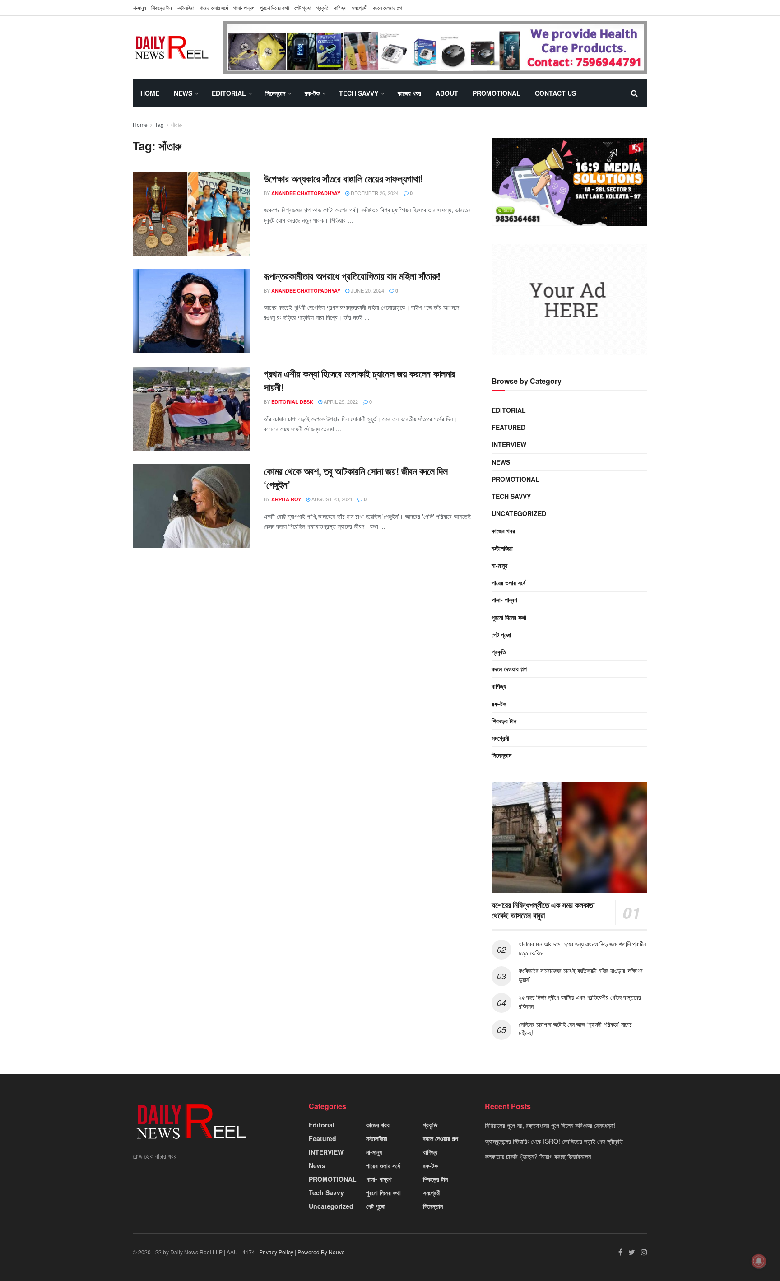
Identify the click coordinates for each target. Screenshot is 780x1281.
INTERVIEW (509, 444)
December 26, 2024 (374, 192)
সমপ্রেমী (359, 7)
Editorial (229, 93)
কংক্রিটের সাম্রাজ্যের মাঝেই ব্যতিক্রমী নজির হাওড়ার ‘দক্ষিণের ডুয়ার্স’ (581, 975)
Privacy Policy (276, 1252)
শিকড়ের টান (161, 7)
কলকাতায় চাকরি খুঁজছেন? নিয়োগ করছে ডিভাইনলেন (538, 1156)
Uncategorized (519, 513)
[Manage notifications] (759, 1261)
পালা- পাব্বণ (244, 7)
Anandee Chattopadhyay (305, 193)
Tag (159, 124)
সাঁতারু (176, 124)
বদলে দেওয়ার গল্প (387, 7)
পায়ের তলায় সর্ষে (508, 582)
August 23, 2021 (331, 499)
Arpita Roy (286, 499)
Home (149, 93)
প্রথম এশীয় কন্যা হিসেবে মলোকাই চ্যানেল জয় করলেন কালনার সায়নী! (359, 380)
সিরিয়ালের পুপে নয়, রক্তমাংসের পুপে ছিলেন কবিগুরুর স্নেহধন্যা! (550, 1125)
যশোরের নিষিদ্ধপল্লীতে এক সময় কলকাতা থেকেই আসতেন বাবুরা (543, 910)
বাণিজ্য (340, 7)
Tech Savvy (358, 93)
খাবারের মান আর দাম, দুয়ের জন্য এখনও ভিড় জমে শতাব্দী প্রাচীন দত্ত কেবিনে (582, 948)
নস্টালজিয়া (185, 7)
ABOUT (447, 93)
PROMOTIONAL (496, 93)
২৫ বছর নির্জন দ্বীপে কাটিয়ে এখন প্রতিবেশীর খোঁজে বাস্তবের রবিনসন (580, 1001)
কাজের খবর (409, 93)
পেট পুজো (302, 7)
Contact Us (555, 93)
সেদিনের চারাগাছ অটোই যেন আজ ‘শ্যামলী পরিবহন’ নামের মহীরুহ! (575, 1029)
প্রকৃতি (322, 7)
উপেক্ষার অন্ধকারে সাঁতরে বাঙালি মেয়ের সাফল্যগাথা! (343, 178)
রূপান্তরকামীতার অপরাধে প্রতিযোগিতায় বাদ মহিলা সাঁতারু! (352, 276)
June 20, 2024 (366, 290)
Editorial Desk (292, 401)
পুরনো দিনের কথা (274, 7)
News (183, 93)
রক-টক (312, 93)
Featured (508, 427)
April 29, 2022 (340, 401)
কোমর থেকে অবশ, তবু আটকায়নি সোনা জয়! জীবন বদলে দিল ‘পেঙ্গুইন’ (355, 478)
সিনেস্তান (275, 93)
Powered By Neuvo (321, 1252)
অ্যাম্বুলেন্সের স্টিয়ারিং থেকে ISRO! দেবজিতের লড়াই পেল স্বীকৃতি (554, 1141)
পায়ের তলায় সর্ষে (214, 7)
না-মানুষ (139, 7)
